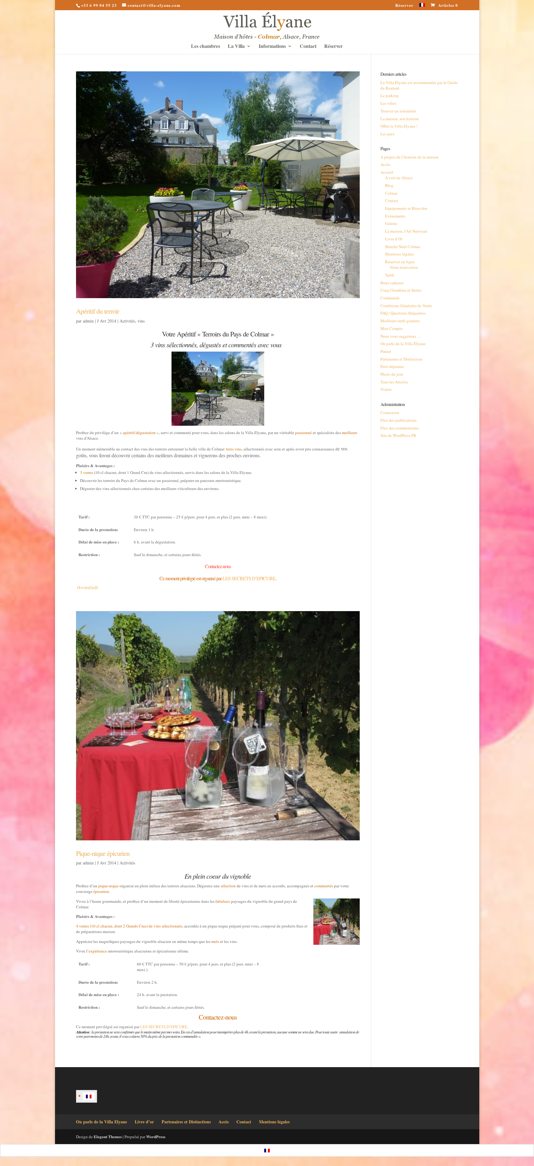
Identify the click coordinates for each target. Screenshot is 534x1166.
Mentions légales (399, 254)
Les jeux (387, 134)
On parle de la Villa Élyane (403, 343)
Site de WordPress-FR (398, 435)
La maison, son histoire (399, 118)
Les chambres (205, 46)
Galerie (391, 223)
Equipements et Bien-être (406, 208)
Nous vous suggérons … (400, 336)
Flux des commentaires (399, 428)
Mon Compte (391, 328)
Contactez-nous (218, 566)
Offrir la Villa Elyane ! (398, 126)
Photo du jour (391, 374)
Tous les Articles (394, 382)
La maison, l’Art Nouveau (406, 231)
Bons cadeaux (392, 282)
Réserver (404, 5)
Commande (390, 298)
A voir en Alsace (399, 177)
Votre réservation (404, 267)
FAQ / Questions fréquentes (403, 313)
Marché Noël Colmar (402, 246)
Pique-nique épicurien (102, 853)
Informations (272, 46)
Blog (389, 185)
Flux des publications (398, 420)
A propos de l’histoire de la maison (409, 157)
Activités (127, 321)
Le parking (389, 95)
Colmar (391, 193)
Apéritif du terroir (97, 310)
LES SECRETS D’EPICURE (248, 578)
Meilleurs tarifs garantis (400, 320)
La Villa (236, 46)
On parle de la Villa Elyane (101, 1121)
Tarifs (389, 275)
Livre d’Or (393, 239)
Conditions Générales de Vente (406, 305)
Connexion (389, 412)
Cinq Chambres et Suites (401, 290)
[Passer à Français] (89, 1096)
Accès (385, 164)
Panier (385, 351)
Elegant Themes (108, 1136)
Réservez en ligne (400, 261)
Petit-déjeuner (392, 366)
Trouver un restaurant (398, 111)
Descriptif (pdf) (87, 587)
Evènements (395, 216)
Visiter (386, 389)
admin (88, 321)
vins (141, 321)
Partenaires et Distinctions (186, 1121)
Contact (308, 46)
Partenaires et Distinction (401, 359)
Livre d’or (144, 1121)
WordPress (155, 1136)
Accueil (386, 172)
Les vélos (388, 103)
